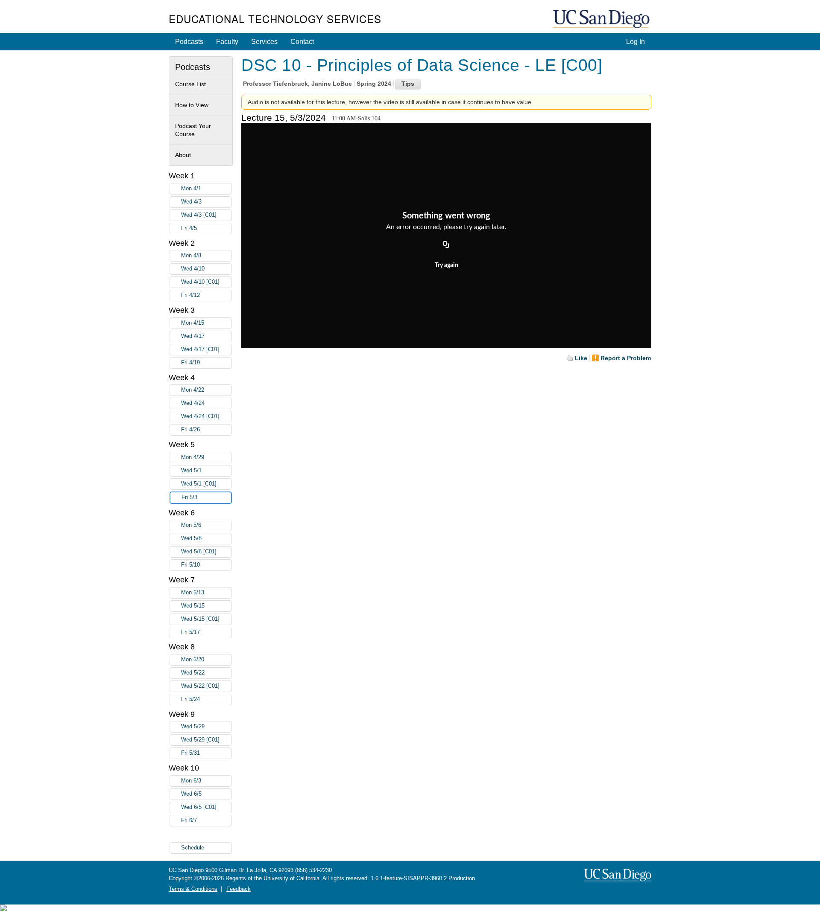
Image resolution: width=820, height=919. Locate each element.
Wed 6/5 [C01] (199, 807)
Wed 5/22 (193, 673)
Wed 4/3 (191, 202)
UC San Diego (602, 19)
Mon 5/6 (191, 525)
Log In (635, 41)
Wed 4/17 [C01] (200, 349)
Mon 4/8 (191, 256)
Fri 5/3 (189, 497)
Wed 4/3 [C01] (199, 215)
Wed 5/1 (191, 471)
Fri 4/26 (190, 430)
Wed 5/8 (191, 538)
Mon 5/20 (192, 660)
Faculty (227, 41)
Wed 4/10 (193, 269)
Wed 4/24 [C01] (200, 416)
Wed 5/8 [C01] (199, 552)
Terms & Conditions (193, 889)
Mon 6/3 (191, 781)
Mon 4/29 (192, 457)
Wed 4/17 (193, 336)
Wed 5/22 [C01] (200, 686)
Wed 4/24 (193, 403)
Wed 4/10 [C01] (200, 282)
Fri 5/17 (190, 632)
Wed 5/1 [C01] (199, 484)
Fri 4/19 (190, 363)
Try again (446, 265)
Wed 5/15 (193, 606)
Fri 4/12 (190, 295)
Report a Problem (625, 358)
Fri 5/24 (190, 699)
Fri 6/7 (189, 820)
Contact (302, 41)
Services (264, 41)
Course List (190, 84)
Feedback (238, 889)
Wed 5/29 (193, 727)
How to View (191, 105)
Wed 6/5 (191, 794)
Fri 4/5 (189, 228)
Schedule (192, 848)
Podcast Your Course (193, 130)
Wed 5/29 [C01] (200, 740)
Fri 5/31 (190, 753)
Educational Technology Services (275, 18)
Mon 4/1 (191, 189)
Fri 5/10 (190, 565)
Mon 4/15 (192, 323)
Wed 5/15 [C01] (200, 619)
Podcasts (189, 41)
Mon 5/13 (192, 593)
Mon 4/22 (192, 390)
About (183, 154)
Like (581, 358)
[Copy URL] (446, 245)
